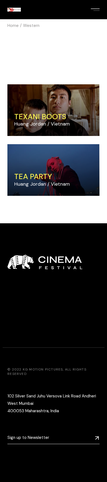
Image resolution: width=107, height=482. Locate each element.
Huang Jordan (30, 124)
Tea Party (33, 176)
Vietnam (60, 124)
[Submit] (97, 438)
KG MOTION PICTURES (43, 369)
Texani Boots (40, 116)
